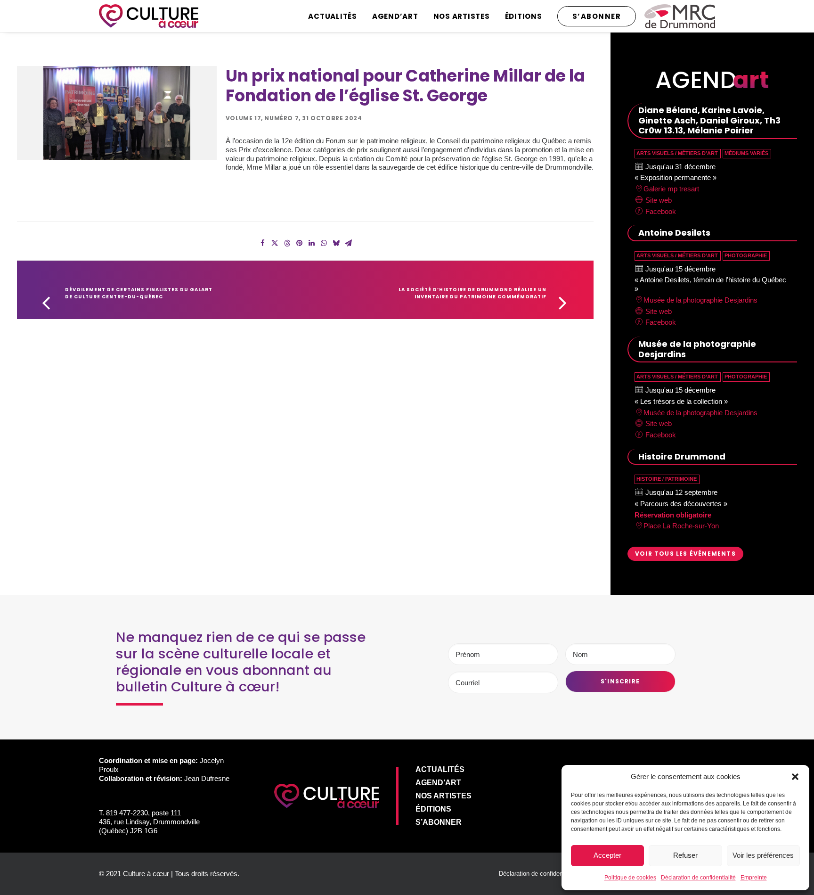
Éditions (523, 16)
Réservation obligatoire (673, 515)
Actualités (332, 16)
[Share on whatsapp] (323, 243)
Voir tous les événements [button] (685, 554)
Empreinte (754, 877)
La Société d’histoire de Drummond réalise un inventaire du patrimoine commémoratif (473, 293)
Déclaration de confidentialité (698, 877)
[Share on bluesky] (336, 243)
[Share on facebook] (262, 243)
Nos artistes (461, 16)
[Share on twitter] (274, 243)
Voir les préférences (763, 855)
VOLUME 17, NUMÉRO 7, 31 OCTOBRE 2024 (294, 118)
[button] (795, 776)
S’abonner (438, 822)
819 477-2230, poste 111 (143, 813)
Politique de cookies (630, 877)
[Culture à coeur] (148, 16)
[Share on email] (348, 243)
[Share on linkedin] (311, 243)
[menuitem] (336, 16)
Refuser (685, 855)
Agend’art (395, 16)
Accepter (607, 855)
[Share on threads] (287, 243)
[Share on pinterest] (299, 243)
